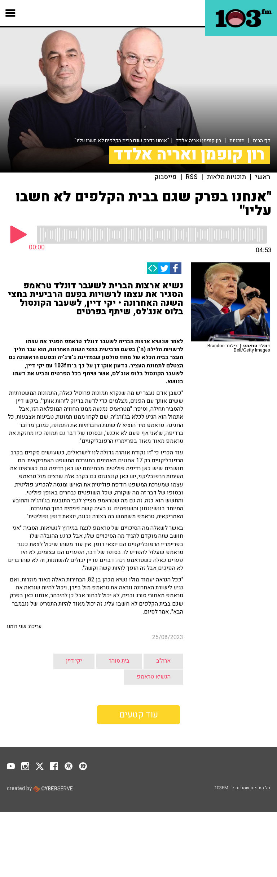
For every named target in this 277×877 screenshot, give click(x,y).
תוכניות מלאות (226, 177)
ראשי (262, 177)
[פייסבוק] (175, 268)
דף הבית (261, 140)
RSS (192, 177)
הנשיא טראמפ (154, 676)
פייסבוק (166, 177)
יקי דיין (74, 660)
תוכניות (237, 140)
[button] (10, 13)
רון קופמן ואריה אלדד (198, 140)
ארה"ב (163, 660)
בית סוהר (119, 660)
